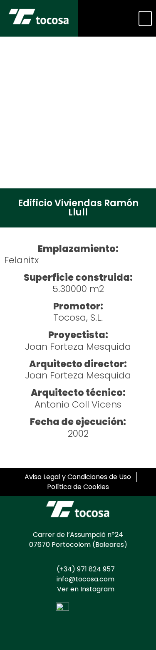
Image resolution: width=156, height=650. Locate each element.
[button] (145, 18)
